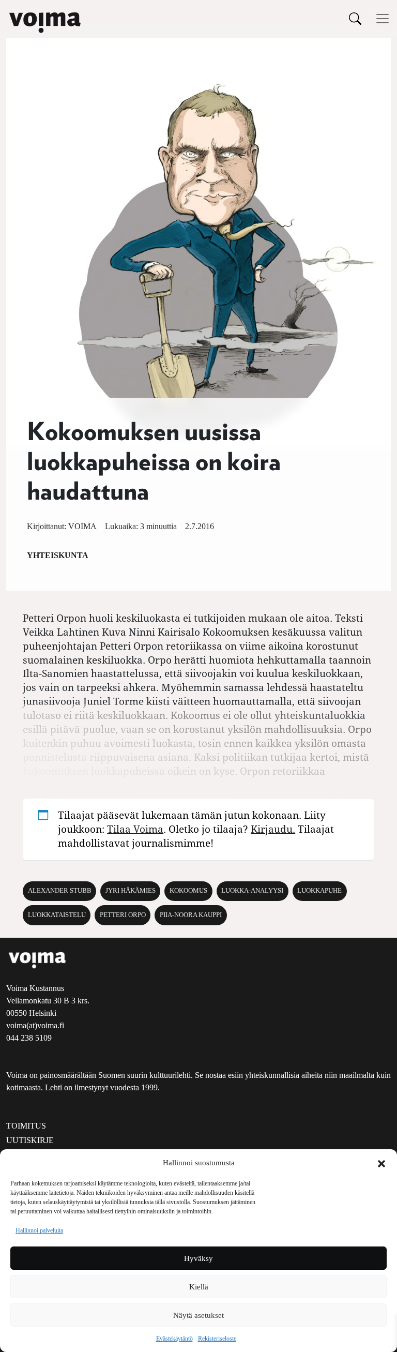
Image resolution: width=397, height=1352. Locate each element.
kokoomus (188, 890)
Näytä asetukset (198, 1315)
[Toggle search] (355, 18)
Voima (82, 526)
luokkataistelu (57, 915)
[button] (381, 1163)
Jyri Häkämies (130, 890)
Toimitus (26, 1125)
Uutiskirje (30, 1140)
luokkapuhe (319, 890)
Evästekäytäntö (174, 1338)
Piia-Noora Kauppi (191, 915)
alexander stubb (59, 890)
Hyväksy (198, 1258)
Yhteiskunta (57, 555)
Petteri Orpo (123, 915)
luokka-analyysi (252, 890)
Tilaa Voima (135, 828)
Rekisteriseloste (217, 1338)
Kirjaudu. (273, 828)
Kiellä (198, 1287)
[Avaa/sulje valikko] (382, 18)
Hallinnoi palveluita (39, 1230)
